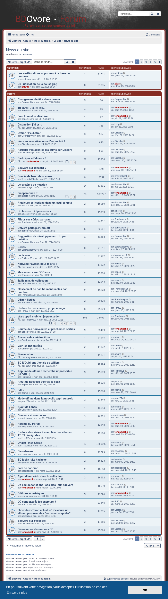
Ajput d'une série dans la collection (40, 476)
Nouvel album (26, 354)
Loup (28, 128)
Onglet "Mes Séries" (30, 442)
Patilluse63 (27, 258)
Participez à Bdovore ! (32, 158)
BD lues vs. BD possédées (34, 211)
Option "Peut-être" (29, 133)
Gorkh (25, 187)
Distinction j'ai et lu (30, 124)
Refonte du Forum (29, 423)
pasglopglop (27, 471)
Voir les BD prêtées (30, 345)
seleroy (25, 214)
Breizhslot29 (28, 179)
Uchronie (26, 409)
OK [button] (145, 590)
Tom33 (25, 311)
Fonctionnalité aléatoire (33, 116)
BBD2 (24, 205)
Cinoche (119, 132)
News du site (17, 50)
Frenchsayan (28, 295)
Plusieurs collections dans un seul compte (45, 202)
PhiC (24, 504)
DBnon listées (26, 299)
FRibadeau (27, 445)
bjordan (25, 462)
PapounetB (27, 384)
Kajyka (25, 393)
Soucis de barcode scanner (35, 176)
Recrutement (26, 451)
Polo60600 (31, 319)
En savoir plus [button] (17, 592)
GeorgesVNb (28, 136)
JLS (28, 366)
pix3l (117, 381)
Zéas (117, 83)
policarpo (26, 418)
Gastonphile (27, 102)
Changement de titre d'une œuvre (39, 99)
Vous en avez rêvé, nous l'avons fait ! (41, 141)
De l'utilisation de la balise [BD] (37, 84)
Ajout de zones (27, 406)
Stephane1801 (29, 250)
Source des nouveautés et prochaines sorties (46, 329)
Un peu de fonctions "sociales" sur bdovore (45, 484)
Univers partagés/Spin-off (34, 227)
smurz (118, 280)
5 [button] (155, 62)
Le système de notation (32, 184)
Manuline (119, 484)
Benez (25, 119)
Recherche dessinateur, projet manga (41, 308)
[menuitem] (30, 34)
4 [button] (150, 62)
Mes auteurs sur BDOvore (34, 272)
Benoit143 (26, 110)
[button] (160, 61)
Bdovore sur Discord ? (32, 167)
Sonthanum (27, 222)
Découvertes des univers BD (35, 529)
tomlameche (121, 107)
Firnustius (26, 377)
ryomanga (27, 496)
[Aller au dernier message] (124, 73)
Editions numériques (31, 493)
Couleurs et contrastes (32, 415)
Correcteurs (26, 54)
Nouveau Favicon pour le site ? (37, 263)
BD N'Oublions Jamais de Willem (39, 362)
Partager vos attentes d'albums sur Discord (45, 149)
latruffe (25, 87)
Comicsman (27, 340)
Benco (25, 230)
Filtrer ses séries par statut (34, 219)
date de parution (28, 468)
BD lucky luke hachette (32, 459)
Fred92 (25, 438)
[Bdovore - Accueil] (45, 14)
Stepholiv (26, 302)
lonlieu (25, 348)
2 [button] (141, 62)
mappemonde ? (27, 193)
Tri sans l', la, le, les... (31, 107)
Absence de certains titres (34, 337)
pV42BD (26, 401)
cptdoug (26, 79)
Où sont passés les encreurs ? (37, 501)
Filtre (21, 390)
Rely (24, 426)
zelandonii (26, 454)
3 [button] (146, 62)
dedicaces (24, 255)
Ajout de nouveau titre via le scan (39, 381)
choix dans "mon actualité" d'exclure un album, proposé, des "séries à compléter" (44, 512)
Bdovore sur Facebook (32, 520)
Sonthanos (120, 316)
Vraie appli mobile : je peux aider (39, 316)
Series (22, 247)
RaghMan (30, 357)
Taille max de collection (33, 280)
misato (25, 196)
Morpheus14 (121, 255)
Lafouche (26, 283)
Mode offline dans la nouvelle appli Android (45, 398)
